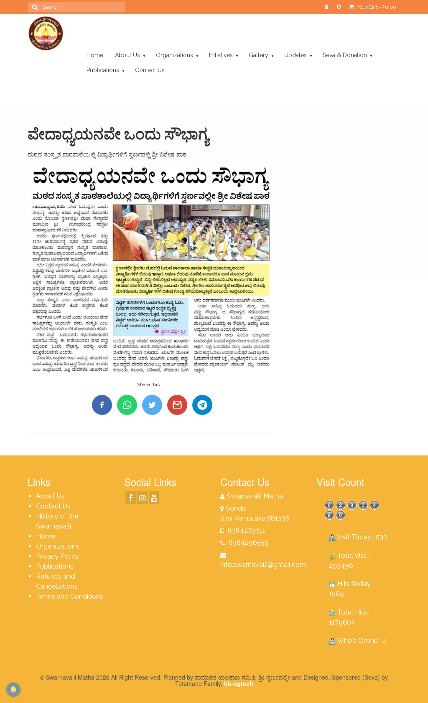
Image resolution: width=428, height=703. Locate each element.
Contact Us (53, 506)
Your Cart (376, 7)
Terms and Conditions (69, 596)
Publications (55, 566)
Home (45, 536)
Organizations (57, 546)
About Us (50, 496)
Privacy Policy (57, 556)
